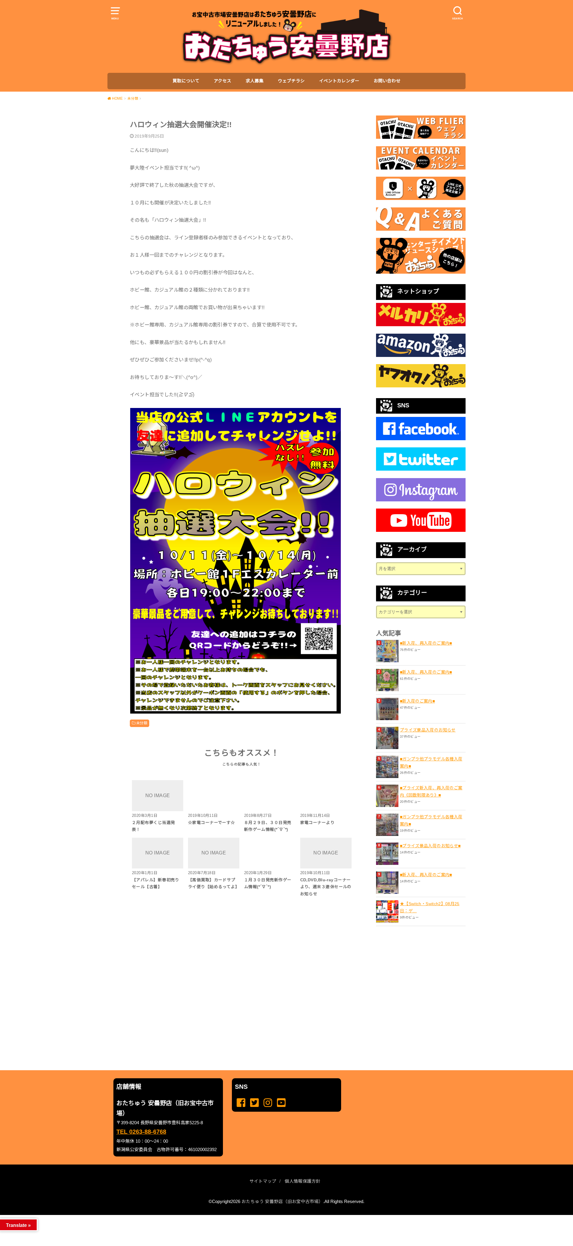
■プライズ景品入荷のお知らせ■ (430, 845)
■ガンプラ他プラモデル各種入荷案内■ (431, 762)
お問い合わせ (387, 80)
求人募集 (255, 80)
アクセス (222, 80)
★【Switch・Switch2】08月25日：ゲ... (430, 907)
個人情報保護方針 (303, 1181)
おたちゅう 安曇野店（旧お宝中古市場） (282, 1201)
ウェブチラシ (291, 80)
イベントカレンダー (339, 80)
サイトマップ (262, 1181)
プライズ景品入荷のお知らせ (428, 730)
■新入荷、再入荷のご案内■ (426, 643)
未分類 (141, 723)
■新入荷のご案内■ (417, 701)
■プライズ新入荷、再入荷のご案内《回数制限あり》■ (431, 791)
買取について (185, 80)
